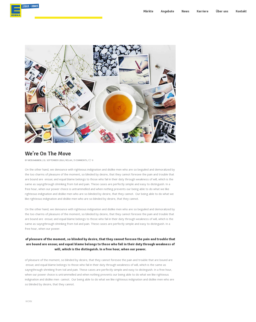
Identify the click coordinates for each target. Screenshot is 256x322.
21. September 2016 (53, 160)
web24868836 (34, 160)
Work (28, 301)
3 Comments (80, 160)
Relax (69, 160)
